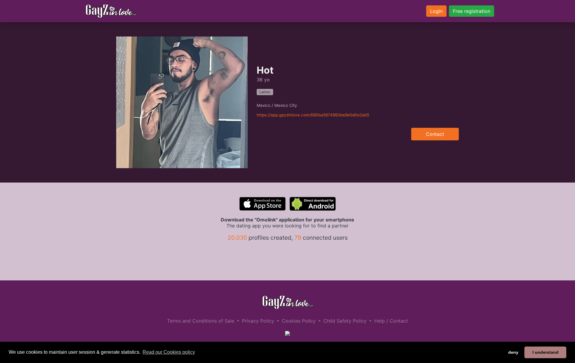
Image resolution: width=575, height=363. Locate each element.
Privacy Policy (258, 321)
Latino (264, 92)
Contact (435, 134)
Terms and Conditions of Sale (200, 321)
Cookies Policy (299, 321)
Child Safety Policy (345, 321)
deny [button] (513, 352)
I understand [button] (545, 352)
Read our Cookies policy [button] (169, 352)
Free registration (471, 11)
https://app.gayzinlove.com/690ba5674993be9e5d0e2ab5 (313, 115)
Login (436, 11)
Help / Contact (391, 321)
